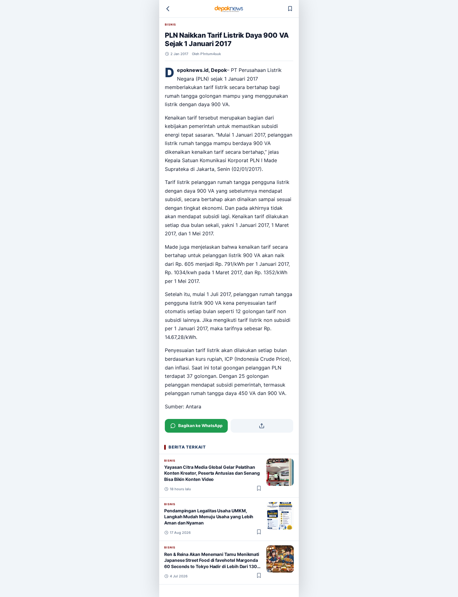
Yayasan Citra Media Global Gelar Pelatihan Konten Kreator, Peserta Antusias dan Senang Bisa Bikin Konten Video (212, 473)
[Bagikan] (262, 426)
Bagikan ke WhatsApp (200, 425)
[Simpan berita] (290, 8)
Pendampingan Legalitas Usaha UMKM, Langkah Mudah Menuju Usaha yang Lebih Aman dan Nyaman (208, 516)
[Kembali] (168, 8)
